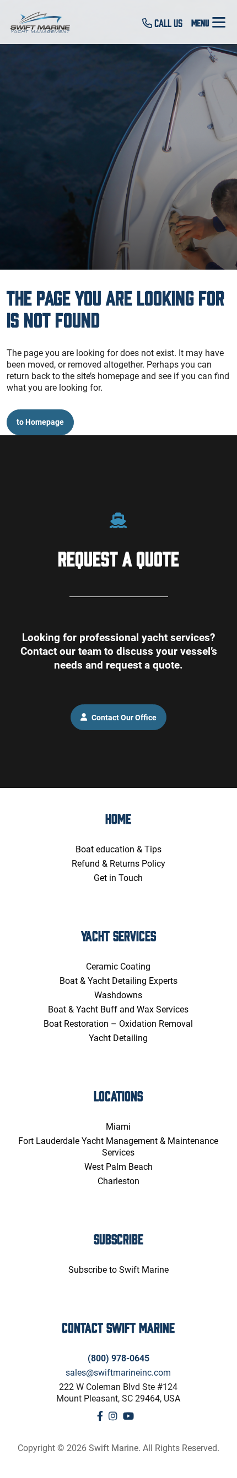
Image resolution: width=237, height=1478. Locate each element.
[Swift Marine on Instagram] (113, 1415)
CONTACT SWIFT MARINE (118, 1327)
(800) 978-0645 (118, 1358)
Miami (118, 1126)
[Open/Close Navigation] (218, 22)
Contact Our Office (123, 716)
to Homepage (40, 422)
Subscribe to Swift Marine (118, 1269)
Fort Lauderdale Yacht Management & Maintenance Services (118, 1146)
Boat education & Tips (118, 849)
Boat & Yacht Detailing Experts (118, 980)
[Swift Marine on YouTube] (128, 1415)
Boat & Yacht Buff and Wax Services (118, 1009)
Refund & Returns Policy (118, 863)
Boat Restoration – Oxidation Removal (118, 1023)
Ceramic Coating (118, 966)
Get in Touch (118, 877)
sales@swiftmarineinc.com (118, 1372)
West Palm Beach (118, 1166)
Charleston (118, 1180)
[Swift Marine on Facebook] (100, 1415)
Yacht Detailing (118, 1037)
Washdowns (118, 994)
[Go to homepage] (46, 22)
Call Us (167, 23)
